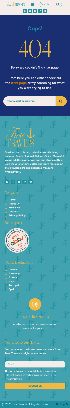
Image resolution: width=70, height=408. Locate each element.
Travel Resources (35, 317)
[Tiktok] (40, 11)
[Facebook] (35, 11)
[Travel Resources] (35, 304)
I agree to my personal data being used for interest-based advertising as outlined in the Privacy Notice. (31, 375)
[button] (32, 4)
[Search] (59, 4)
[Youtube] (30, 11)
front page (19, 83)
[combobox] (48, 4)
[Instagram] (25, 11)
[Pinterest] (45, 11)
